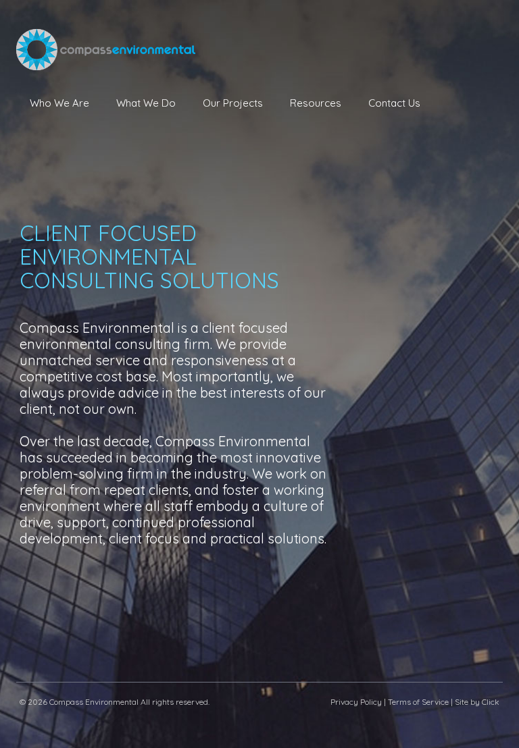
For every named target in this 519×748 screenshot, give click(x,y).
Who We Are (59, 103)
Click (490, 702)
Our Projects (233, 103)
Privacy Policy (356, 702)
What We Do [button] (146, 103)
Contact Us (394, 103)
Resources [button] (315, 103)
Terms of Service (418, 702)
